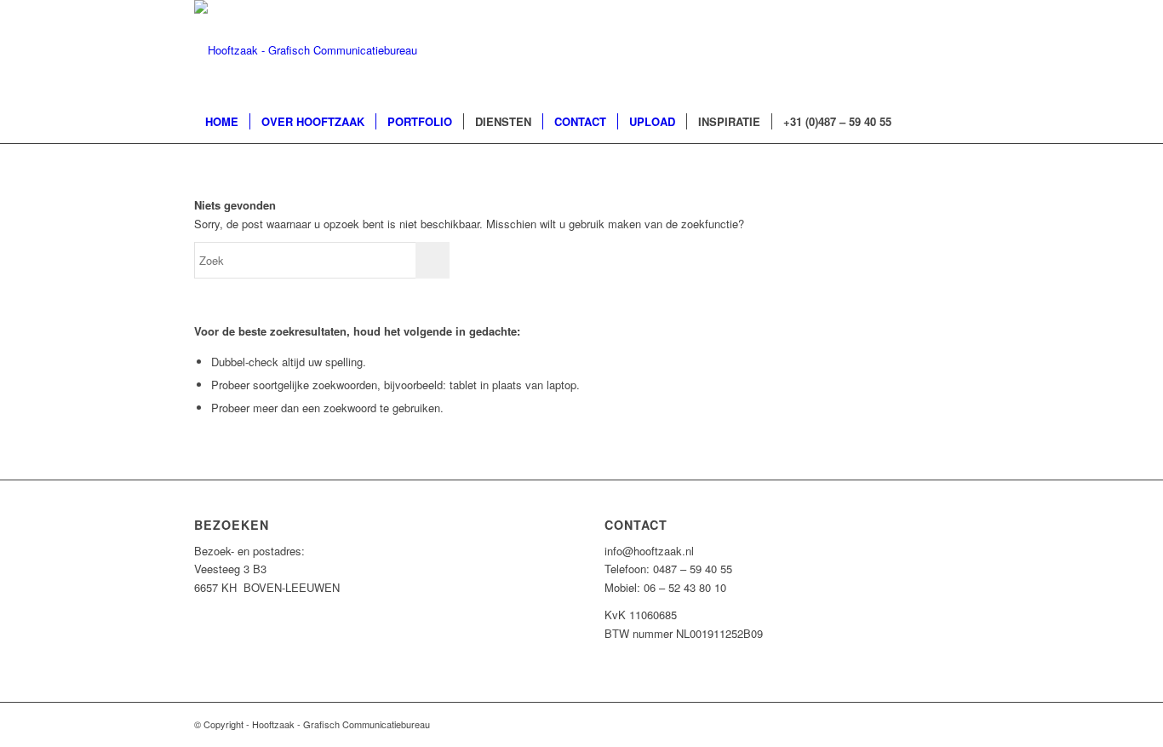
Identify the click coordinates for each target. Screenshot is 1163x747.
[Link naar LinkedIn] (956, 50)
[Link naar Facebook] (905, 50)
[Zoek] (958, 122)
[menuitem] (221, 122)
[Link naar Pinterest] (930, 50)
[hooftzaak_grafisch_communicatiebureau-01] (305, 50)
